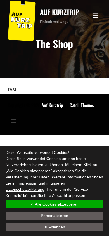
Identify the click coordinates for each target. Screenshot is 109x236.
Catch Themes (82, 105)
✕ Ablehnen (54, 227)
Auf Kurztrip (59, 12)
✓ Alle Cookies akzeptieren (55, 204)
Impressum (27, 183)
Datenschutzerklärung (25, 189)
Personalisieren (54, 215)
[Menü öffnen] (95, 15)
